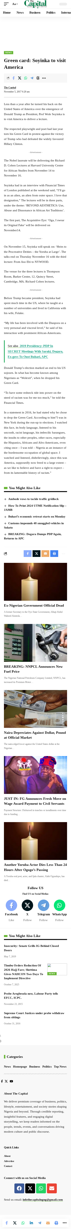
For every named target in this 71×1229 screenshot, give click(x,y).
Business (34, 1066)
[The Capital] (35, 4)
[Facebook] (11, 911)
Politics (47, 1066)
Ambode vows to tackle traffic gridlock (33, 499)
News (8, 52)
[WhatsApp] (59, 911)
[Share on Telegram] (32, 78)
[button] (7, 4)
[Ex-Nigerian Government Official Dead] (35, 582)
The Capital (10, 87)
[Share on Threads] (38, 78)
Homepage (20, 1066)
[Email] (48, 1223)
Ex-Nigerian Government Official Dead (34, 605)
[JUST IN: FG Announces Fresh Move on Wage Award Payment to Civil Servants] (35, 775)
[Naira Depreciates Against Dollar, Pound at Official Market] (35, 709)
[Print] (56, 1223)
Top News (60, 1066)
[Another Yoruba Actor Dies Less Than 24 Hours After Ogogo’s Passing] (35, 841)
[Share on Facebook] (13, 78)
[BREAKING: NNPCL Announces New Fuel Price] (35, 643)
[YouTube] (11, 1081)
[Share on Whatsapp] (25, 78)
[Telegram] (43, 911)
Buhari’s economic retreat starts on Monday (36, 516)
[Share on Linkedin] (31, 1223)
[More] (44, 78)
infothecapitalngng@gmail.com (43, 1199)
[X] (27, 911)
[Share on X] (19, 78)
